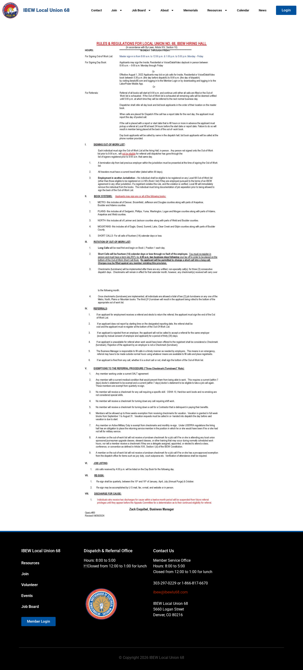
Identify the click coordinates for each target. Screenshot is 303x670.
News (263, 10)
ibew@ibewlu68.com (170, 592)
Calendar (243, 10)
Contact (96, 10)
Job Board (139, 10)
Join (114, 10)
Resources (214, 10)
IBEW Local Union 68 (46, 10)
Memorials (190, 10)
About (164, 10)
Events (27, 595)
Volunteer (29, 585)
